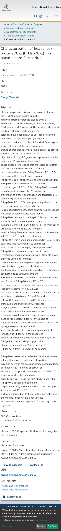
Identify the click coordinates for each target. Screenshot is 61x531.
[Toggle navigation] (56, 16)
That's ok (52, 526)
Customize (7, 526)
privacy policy (40, 519)
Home (6, 24)
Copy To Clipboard (12, 465)
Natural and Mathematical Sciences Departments (22, 28)
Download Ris (35, 465)
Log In (47, 16)
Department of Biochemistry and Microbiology (22, 32)
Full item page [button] (13, 497)
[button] (40, 16)
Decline (41, 526)
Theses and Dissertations (20, 35)
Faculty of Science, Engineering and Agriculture (28, 24)
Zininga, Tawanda (10, 97)
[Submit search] (36, 16)
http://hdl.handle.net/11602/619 (18, 475)
